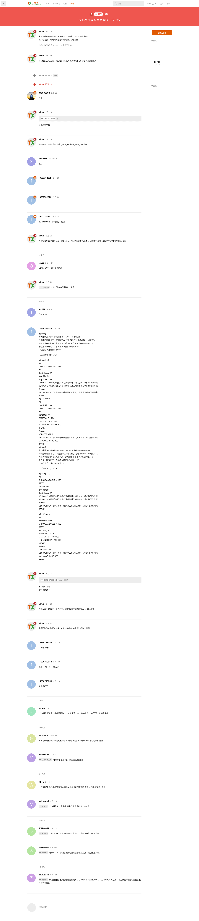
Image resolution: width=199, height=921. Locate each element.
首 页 (47, 3)
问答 (72, 3)
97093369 (46, 760)
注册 (161, 4)
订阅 (65, 3)
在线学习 (56, 3)
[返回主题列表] (3, 3)
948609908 (49, 118)
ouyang (45, 287)
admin (45, 833)
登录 (168, 4)
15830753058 (50, 580)
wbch (44, 806)
